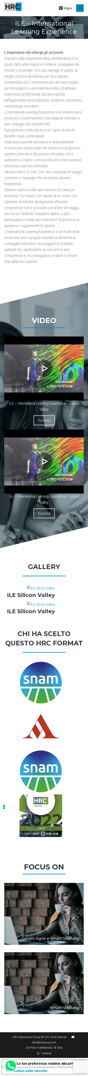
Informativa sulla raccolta (26, 1071)
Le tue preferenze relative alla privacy (48, 1063)
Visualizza (44, 420)
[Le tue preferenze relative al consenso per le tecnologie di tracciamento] (4, 807)
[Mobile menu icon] (80, 8)
